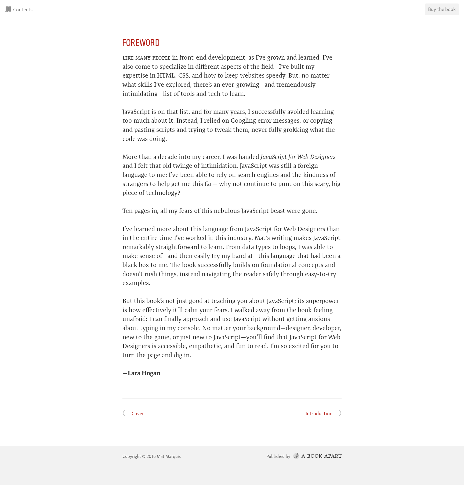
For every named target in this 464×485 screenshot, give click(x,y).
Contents (22, 9)
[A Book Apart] (316, 456)
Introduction (319, 413)
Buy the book (442, 9)
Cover (138, 413)
